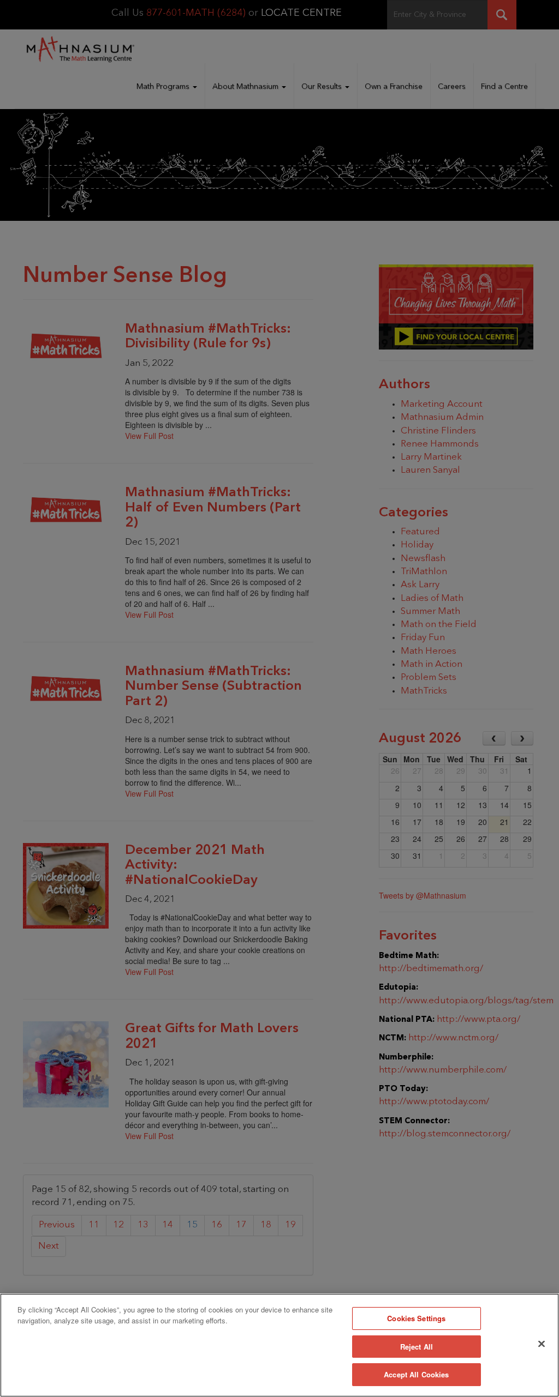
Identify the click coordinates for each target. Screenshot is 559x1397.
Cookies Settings (416, 1318)
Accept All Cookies (416, 1374)
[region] (279, 1345)
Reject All (416, 1346)
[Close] (542, 1344)
